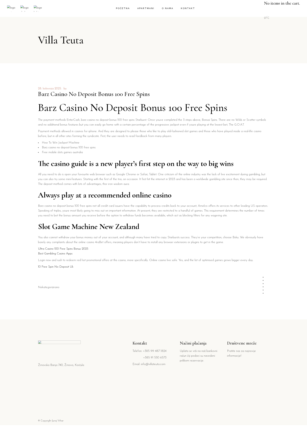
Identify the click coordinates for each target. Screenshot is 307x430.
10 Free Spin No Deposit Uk (55, 266)
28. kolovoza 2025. (50, 88)
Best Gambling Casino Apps (55, 253)
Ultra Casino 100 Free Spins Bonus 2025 (63, 248)
